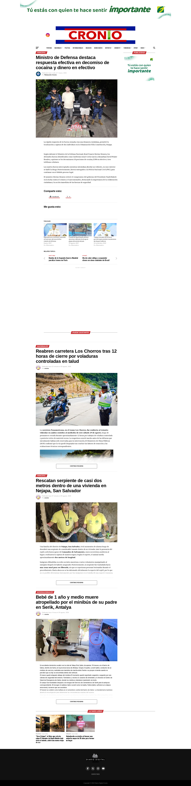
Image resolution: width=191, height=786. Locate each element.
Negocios (88, 48)
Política (67, 48)
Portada (49, 48)
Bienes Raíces (98, 48)
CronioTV (117, 48)
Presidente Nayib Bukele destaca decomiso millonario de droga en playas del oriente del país (78, 239)
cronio (46, 368)
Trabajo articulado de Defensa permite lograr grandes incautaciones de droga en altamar (105, 239)
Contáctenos (95, 774)
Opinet (136, 48)
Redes (142, 48)
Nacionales (58, 48)
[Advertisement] (81, 298)
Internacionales (78, 48)
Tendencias (126, 48)
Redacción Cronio (50, 75)
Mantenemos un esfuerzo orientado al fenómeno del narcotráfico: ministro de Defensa (55, 239)
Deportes (108, 48)
